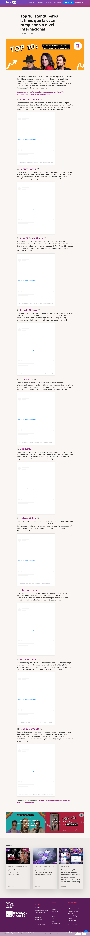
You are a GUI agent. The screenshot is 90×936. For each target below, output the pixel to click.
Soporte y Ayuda (72, 920)
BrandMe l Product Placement (42, 922)
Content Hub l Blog (72, 916)
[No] (88, 934)
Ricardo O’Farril (28, 310)
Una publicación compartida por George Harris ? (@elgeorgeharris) (36, 231)
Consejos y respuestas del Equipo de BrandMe (74, 924)
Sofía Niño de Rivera (31, 238)
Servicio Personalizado (40, 912)
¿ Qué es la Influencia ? (73, 911)
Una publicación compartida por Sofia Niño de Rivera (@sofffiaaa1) (36, 303)
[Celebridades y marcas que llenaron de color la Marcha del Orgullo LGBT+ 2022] (25, 822)
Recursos (70, 918)
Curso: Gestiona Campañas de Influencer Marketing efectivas (75, 907)
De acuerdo (78, 933)
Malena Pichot (27, 518)
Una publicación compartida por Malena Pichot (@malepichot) (36, 583)
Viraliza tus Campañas (40, 915)
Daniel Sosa (26, 379)
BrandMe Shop (38, 917)
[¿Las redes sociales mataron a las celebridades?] (18, 868)
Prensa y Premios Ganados (58, 914)
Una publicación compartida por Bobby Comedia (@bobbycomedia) (36, 794)
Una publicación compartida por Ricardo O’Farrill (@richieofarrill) (36, 373)
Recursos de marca (56, 923)
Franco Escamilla (29, 99)
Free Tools (70, 913)
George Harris (27, 169)
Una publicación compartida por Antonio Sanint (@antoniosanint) (36, 722)
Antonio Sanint (28, 659)
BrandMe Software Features (41, 910)
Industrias (54, 909)
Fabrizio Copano (28, 590)
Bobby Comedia (30, 728)
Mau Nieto (25, 449)
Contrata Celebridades (40, 924)
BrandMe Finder (38, 907)
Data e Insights (65, 866)
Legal (53, 921)
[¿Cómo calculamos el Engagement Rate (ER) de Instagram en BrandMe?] (45, 868)
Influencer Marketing (13, 866)
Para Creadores (23, 866)
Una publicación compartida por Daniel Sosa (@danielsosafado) (35, 442)
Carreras (53, 916)
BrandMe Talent (38, 919)
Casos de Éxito (55, 911)
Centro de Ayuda (39, 866)
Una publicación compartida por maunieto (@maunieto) (36, 511)
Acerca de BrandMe (56, 907)
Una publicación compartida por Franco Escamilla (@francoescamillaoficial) (37, 162)
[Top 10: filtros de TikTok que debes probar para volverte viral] (64, 822)
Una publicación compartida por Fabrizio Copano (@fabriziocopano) (36, 653)
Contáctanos (54, 918)
